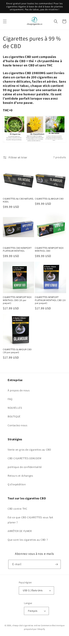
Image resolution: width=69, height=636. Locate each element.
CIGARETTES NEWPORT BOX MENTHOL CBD (49, 249)
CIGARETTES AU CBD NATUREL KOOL (18, 200)
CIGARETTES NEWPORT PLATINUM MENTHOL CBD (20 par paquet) (50, 300)
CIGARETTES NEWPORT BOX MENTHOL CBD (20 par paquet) (17, 300)
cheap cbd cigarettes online (26, 625)
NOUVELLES (15, 407)
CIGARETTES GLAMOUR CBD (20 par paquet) (17, 351)
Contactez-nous (17, 425)
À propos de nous (19, 390)
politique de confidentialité (25, 467)
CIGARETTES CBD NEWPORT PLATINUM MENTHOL (17, 249)
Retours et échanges (20, 475)
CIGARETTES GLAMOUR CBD (49, 198)
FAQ (10, 399)
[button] (5, 21)
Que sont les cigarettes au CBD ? (28, 539)
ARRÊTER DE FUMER (20, 531)
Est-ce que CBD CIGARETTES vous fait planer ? (30, 520)
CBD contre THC (17, 508)
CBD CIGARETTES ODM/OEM (24, 458)
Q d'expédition (17, 484)
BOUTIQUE (14, 416)
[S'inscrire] (56, 564)
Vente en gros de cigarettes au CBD (29, 449)
